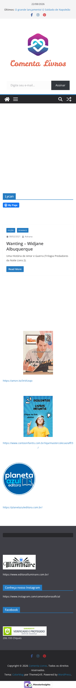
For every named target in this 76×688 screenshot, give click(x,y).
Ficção (11, 230)
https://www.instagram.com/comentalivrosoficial (31, 596)
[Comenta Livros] (7, 99)
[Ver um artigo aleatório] (69, 99)
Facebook (11, 610)
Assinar (60, 85)
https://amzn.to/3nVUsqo (17, 380)
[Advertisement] (38, 143)
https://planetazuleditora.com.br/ (22, 507)
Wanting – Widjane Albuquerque (24, 246)
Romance (22, 230)
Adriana (29, 236)
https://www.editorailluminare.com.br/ (26, 574)
